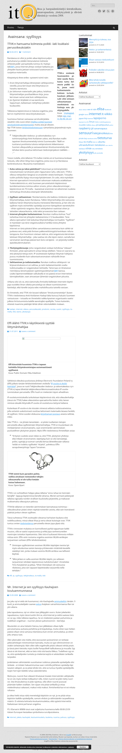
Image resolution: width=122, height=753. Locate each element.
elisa (100, 108)
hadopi (12, 309)
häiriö (86, 114)
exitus (38, 604)
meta (97, 122)
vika (93, 149)
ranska (52, 309)
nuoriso (56, 717)
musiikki (82, 125)
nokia (88, 125)
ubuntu (101, 141)
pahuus (63, 717)
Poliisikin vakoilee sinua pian (101, 70)
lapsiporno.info (84, 122)
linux (91, 121)
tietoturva (104, 138)
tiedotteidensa (26, 523)
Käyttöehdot (53, 739)
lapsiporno (100, 118)
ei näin (94, 109)
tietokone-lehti (92, 138)
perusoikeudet (35, 309)
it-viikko (107, 114)
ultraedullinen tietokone (92, 145)
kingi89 (68, 735)
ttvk (14, 312)
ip (13, 575)
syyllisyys (65, 309)
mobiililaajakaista (105, 122)
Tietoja (21, 27)
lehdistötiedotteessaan (32, 127)
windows (99, 148)
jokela (19, 717)
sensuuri (86, 132)
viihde (88, 148)
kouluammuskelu (38, 717)
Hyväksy (83, 747)
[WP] (12, 66)
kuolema (49, 717)
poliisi (111, 125)
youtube (100, 153)
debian (85, 109)
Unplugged (69, 113)
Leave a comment (28, 331)
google (81, 114)
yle (95, 153)
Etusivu (10, 27)
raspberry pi (86, 128)
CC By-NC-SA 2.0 (64, 119)
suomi (58, 309)
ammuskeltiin (60, 601)
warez (19, 312)
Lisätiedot (71, 747)
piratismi (45, 309)
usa (106, 145)
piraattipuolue (102, 125)
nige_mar (67, 116)
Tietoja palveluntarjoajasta (39, 739)
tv (96, 142)
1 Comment (26, 52)
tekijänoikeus (29, 575)
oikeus (25, 309)
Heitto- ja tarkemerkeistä (100, 49)
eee (88, 109)
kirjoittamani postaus (50, 414)
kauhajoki (26, 717)
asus (80, 109)
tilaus (81, 142)
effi (10, 575)
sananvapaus (100, 128)
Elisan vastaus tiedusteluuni (101, 59)
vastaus (82, 148)
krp (85, 118)
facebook (108, 109)
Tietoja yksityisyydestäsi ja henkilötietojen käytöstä (75, 739)
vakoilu (110, 145)
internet (19, 309)
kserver (90, 118)
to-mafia (38, 575)
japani (81, 118)
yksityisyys (26, 312)
